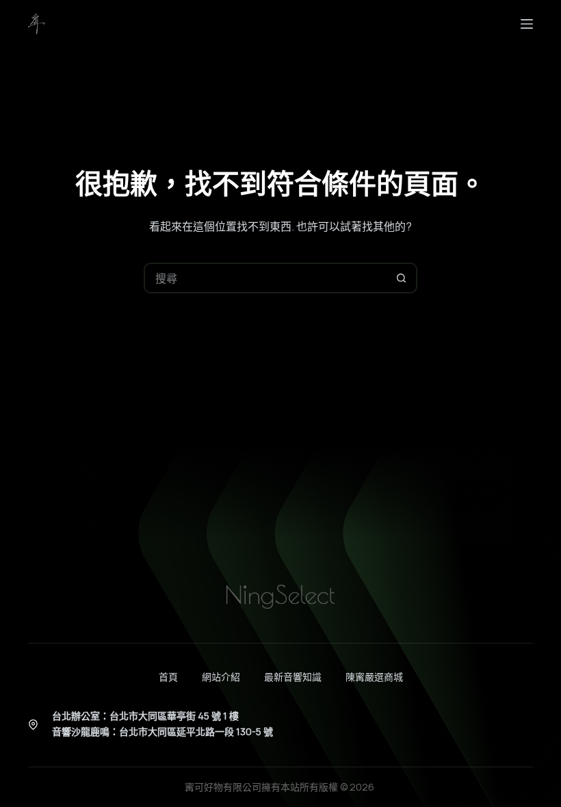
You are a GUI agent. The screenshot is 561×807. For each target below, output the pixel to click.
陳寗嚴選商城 (374, 677)
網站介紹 (221, 677)
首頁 (168, 677)
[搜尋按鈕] (402, 278)
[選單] (527, 24)
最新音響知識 (293, 677)
